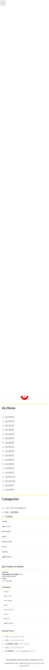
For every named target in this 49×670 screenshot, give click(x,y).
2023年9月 (9, 438)
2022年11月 (10, 477)
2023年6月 (9, 451)
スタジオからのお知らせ (15, 508)
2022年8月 (9, 489)
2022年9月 (9, 485)
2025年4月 (9, 421)
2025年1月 (9, 434)
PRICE (4, 537)
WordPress (16, 663)
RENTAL (5, 552)
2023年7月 (9, 447)
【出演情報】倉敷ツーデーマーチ (16, 644)
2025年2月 (9, 430)
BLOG (4, 547)
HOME (4, 521)
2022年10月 (10, 481)
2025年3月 (9, 425)
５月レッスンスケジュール (14, 636)
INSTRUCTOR (7, 542)
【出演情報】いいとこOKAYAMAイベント (19, 651)
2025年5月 (9, 417)
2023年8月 (9, 442)
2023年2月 (9, 468)
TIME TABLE (6, 531)
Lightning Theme (28, 663)
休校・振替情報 (11, 512)
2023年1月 (9, 472)
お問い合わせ (7, 557)
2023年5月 (9, 455)
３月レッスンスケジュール (14, 647)
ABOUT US (6, 526)
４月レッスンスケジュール (14, 640)
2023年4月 (9, 460)
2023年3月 (9, 464)
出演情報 (9, 516)
